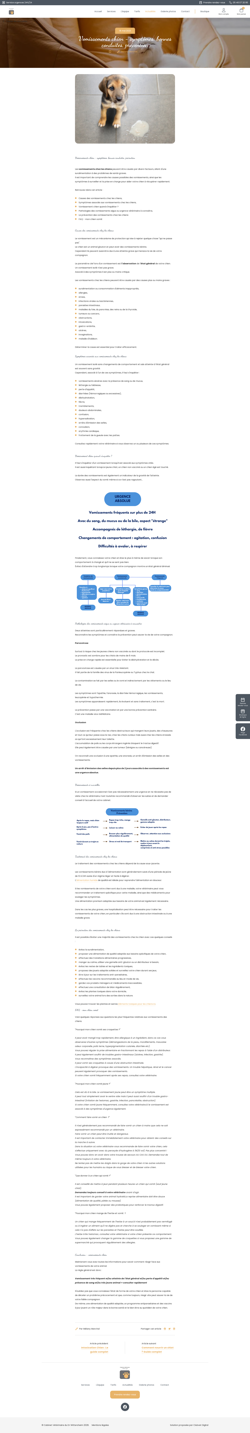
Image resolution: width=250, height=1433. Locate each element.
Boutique (204, 11)
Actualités (150, 11)
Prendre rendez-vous (125, 1394)
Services (111, 11)
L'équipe (125, 11)
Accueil (98, 11)
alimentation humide (87, 880)
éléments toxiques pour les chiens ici (136, 1003)
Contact (185, 11)
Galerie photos (168, 11)
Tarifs (137, 11)
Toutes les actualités (14, 21)
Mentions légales (100, 1425)
